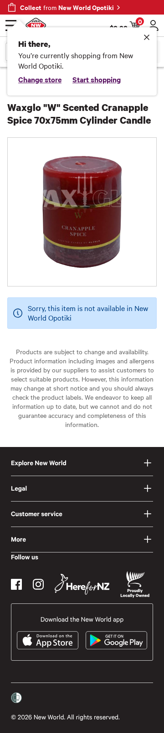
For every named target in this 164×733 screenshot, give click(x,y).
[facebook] (16, 584)
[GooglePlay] (116, 640)
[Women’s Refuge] (16, 698)
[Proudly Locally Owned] (134, 584)
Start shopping (96, 79)
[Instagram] (38, 584)
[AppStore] (47, 640)
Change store (40, 79)
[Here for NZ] (82, 584)
